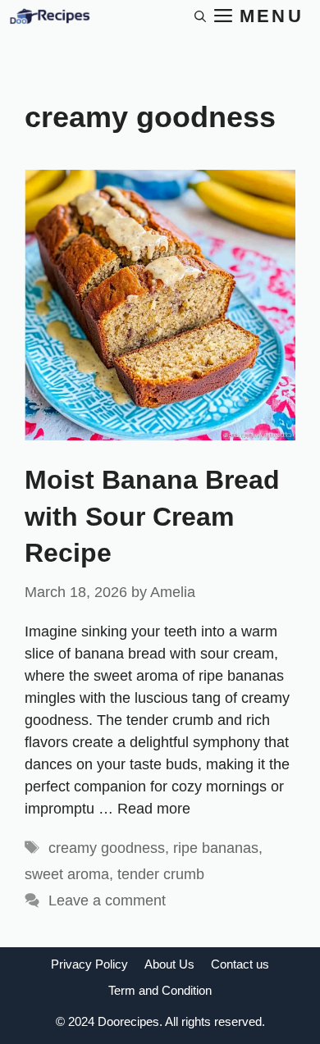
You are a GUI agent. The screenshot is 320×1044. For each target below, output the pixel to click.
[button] (200, 16)
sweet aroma (67, 874)
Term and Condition (160, 990)
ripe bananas (215, 848)
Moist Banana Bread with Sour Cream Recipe (152, 516)
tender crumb (160, 874)
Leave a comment (107, 900)
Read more (153, 808)
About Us (169, 964)
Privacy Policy (89, 964)
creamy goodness (106, 848)
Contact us (240, 964)
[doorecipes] (49, 16)
